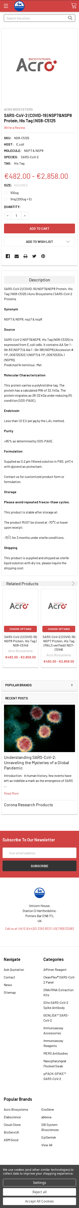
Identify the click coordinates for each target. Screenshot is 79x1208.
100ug (14, 193)
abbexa (46, 1117)
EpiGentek (48, 1137)
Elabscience (12, 1117)
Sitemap (10, 992)
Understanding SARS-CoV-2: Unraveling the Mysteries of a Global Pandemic (36, 762)
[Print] (25, 256)
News (8, 985)
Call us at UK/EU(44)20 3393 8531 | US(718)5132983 (39, 928)
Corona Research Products (28, 804)
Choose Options (20, 629)
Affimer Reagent (55, 969)
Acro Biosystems (16, 1109)
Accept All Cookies (39, 1201)
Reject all (39, 1192)
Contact (9, 977)
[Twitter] (34, 256)
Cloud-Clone (12, 1125)
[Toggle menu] (6, 6)
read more (11, 793)
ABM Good (11, 1140)
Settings (39, 1182)
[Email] (16, 256)
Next (72, 583)
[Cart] (73, 5)
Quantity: (12, 207)
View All (46, 1145)
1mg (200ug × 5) (20, 199)
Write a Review (14, 127)
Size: (16, 185)
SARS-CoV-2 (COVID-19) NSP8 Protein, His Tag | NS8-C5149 (20, 641)
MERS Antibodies (55, 1053)
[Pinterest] (43, 256)
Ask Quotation (14, 969)
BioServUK (11, 1132)
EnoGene (47, 1109)
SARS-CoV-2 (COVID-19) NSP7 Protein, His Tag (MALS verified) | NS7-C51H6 (59, 643)
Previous (67, 583)
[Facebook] (8, 256)
